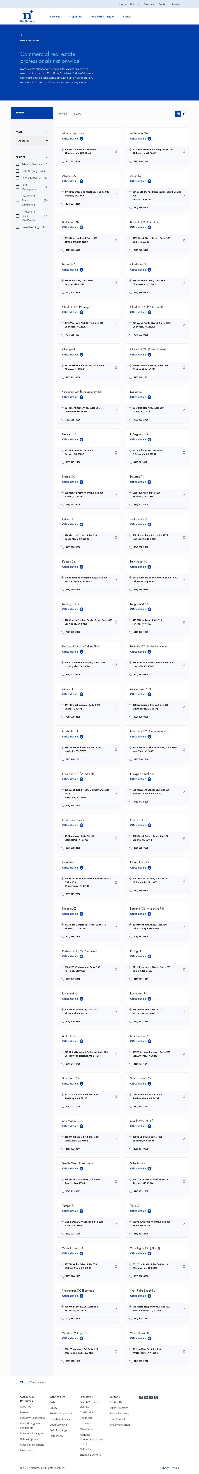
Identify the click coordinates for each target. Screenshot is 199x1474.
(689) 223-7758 (72, 894)
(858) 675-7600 (72, 1106)
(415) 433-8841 (72, 1148)
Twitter (156, 1397)
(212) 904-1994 (140, 759)
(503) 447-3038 (72, 978)
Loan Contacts (117, 1419)
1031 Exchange (58, 1430)
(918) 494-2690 (140, 161)
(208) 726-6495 (140, 249)
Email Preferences (119, 1424)
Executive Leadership (32, 1418)
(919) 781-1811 (140, 978)
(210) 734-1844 (140, 1063)
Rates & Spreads (29, 1439)
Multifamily (86, 1429)
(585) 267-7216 (140, 1021)
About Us (25, 1406)
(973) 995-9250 (140, 589)
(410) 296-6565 (72, 249)
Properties (75, 16)
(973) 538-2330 (72, 847)
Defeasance (57, 1436)
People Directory (119, 1413)
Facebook (141, 1397)
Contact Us (115, 1402)
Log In (122, 4)
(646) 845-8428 (72, 805)
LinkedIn (151, 1397)
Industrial (85, 1423)
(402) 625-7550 (140, 847)
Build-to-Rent (87, 1412)
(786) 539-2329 (72, 716)
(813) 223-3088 (72, 1233)
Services (55, 16)
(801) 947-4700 (72, 1063)
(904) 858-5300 (140, 547)
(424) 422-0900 (72, 674)
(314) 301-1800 (140, 1191)
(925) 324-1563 (72, 1276)
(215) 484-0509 (140, 890)
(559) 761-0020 (72, 504)
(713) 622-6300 (140, 504)
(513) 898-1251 (140, 377)
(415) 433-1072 (140, 1106)
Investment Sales (60, 1419)
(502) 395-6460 (140, 674)
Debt (53, 1402)
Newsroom (26, 1450)
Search (175, 4)
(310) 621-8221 (140, 462)
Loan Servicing (58, 1424)
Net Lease (86, 1449)
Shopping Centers (90, 1454)
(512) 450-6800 (140, 207)
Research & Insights (103, 16)
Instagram (146, 1397)
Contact (163, 4)
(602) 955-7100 (72, 936)
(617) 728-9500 (72, 292)
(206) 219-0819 (72, 1191)
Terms (175, 1468)
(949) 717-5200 (140, 801)
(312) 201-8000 (72, 377)
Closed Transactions (32, 1444)
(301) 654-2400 (72, 1318)
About (133, 4)
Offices (127, 16)
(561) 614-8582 (140, 1318)
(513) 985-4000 (72, 419)
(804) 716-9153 (72, 1021)
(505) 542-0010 (72, 161)
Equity (53, 1408)
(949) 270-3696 (72, 547)
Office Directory (118, 1408)
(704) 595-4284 (72, 334)
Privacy (164, 1468)
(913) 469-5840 (72, 589)
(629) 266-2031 (72, 759)
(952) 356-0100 (140, 716)
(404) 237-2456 (72, 203)
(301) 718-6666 (140, 1276)
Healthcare (86, 1418)
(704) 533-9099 (140, 334)
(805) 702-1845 (72, 1360)
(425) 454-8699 (140, 1148)
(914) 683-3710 (140, 1360)
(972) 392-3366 (140, 419)
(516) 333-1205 (140, 631)
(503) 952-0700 (140, 936)
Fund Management (61, 1413)
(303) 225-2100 (72, 462)
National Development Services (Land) (93, 1439)
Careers (147, 4)
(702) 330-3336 (72, 631)
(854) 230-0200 (140, 292)
